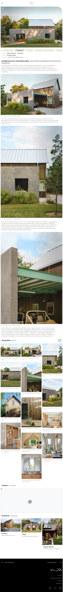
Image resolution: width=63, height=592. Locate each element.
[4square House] (52, 531)
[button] (31, 498)
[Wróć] (2, 3)
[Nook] (31, 525)
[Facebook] (50, 588)
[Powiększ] (31, 27)
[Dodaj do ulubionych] (2, 8)
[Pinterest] (60, 588)
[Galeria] (60, 45)
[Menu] (60, 3)
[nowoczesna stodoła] (31, 3)
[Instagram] (55, 588)
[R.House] (11, 525)
